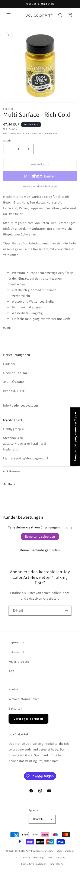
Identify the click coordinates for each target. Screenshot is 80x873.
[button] (8, 15)
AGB (11, 671)
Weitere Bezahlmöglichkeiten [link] (40, 186)
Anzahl (7, 140)
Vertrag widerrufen (28, 719)
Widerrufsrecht (19, 662)
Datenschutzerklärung (31, 857)
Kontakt (14, 689)
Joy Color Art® (23, 850)
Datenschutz (17, 652)
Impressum (16, 642)
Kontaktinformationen (33, 863)
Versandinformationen (24, 699)
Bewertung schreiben (40, 536)
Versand (21, 133)
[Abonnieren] (66, 611)
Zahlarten (15, 708)
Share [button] (11, 484)
